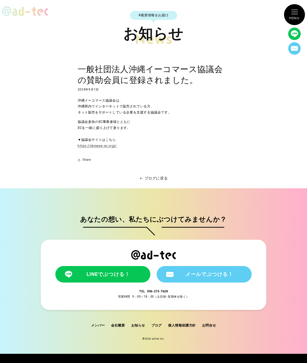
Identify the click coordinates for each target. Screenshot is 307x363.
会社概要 (118, 325)
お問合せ (209, 325)
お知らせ (138, 325)
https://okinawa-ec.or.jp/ (97, 146)
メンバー (98, 325)
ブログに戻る (156, 178)
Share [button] (86, 159)
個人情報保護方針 (182, 325)
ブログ (156, 325)
